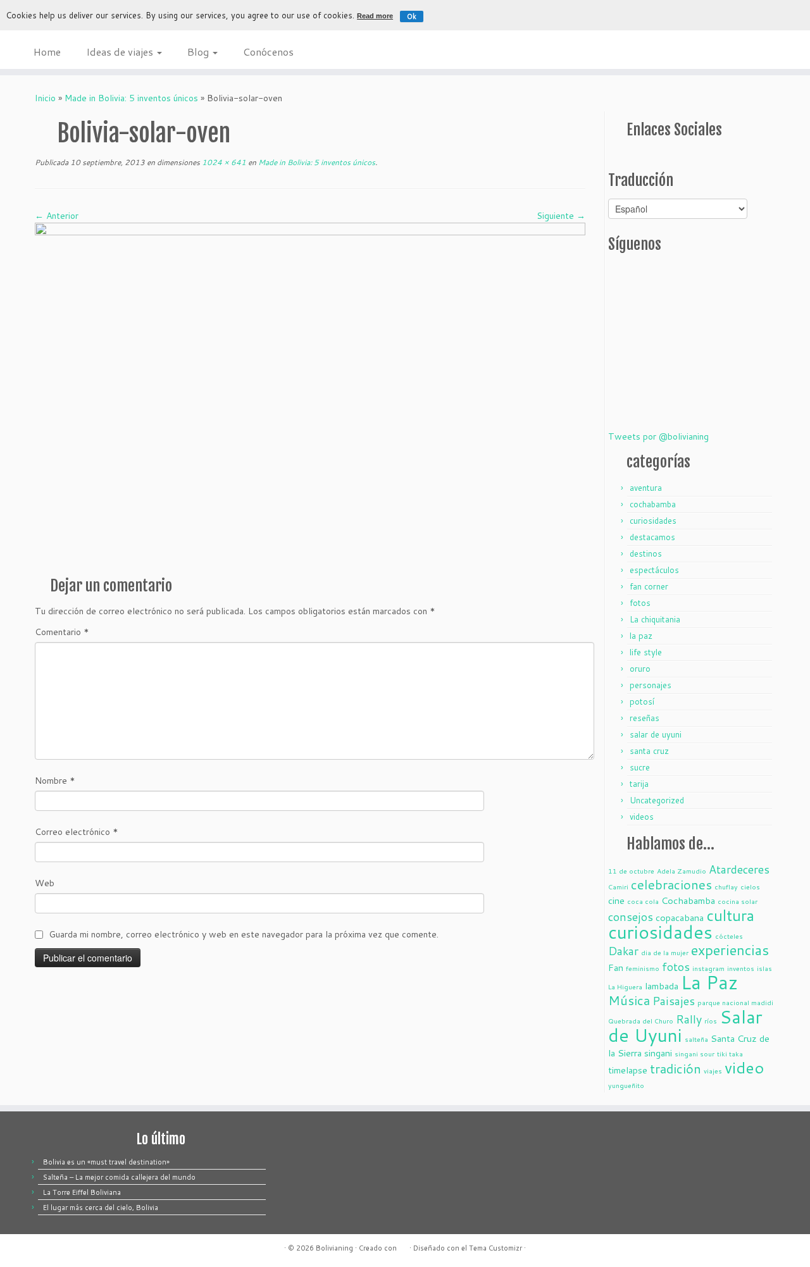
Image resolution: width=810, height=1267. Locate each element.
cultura (730, 915)
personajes (650, 685)
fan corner (649, 586)
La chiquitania (655, 619)
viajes (713, 1070)
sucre (640, 767)
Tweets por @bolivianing (658, 436)
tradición (675, 1069)
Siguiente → (561, 215)
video (744, 1067)
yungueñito (626, 1085)
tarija (639, 783)
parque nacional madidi (735, 1002)
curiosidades (653, 520)
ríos (710, 1020)
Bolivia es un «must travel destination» (106, 1162)
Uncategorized (657, 800)
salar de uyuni (656, 734)
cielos (750, 886)
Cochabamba (688, 900)
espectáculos (654, 570)
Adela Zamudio (681, 870)
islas (764, 968)
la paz (641, 635)
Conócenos (268, 51)
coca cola (643, 901)
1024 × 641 (223, 162)
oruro (640, 668)
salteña (696, 1039)
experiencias (730, 950)
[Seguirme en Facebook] (646, 156)
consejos (630, 916)
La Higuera (625, 986)
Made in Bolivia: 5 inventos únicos (131, 98)
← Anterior (56, 215)
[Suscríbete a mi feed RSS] (615, 156)
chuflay (726, 886)
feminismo (642, 968)
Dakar (623, 951)
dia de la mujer (664, 952)
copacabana (680, 917)
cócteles (729, 936)
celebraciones (671, 884)
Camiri (618, 886)
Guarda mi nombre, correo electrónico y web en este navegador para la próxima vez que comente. (244, 934)
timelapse (627, 1070)
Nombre (55, 780)
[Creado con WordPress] (403, 1245)
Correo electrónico (76, 831)
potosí (642, 701)
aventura (646, 487)
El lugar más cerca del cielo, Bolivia (100, 1207)
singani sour (694, 1053)
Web (44, 883)
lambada (661, 985)
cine (616, 900)
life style (646, 652)
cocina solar (737, 901)
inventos (740, 968)
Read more (375, 16)
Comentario (62, 632)
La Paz (709, 982)
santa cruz (649, 751)
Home (47, 51)
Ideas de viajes (121, 51)
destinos (646, 553)
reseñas (644, 718)
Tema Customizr (495, 1248)
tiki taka (730, 1053)
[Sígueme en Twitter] (631, 156)
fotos (640, 603)
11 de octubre (631, 870)
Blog (199, 51)
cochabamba (653, 504)
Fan (615, 967)
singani (658, 1053)
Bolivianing (334, 1248)
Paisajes (673, 1000)
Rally (689, 1019)
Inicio (45, 98)
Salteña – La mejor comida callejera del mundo (119, 1177)
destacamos (652, 537)
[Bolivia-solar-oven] (310, 394)
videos (642, 816)
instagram (708, 968)
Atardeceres (739, 869)
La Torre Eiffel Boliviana (82, 1192)
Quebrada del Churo (640, 1020)
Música (629, 1000)
